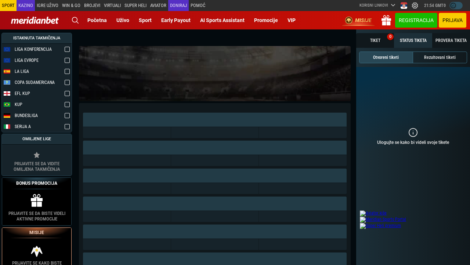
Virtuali (112, 5)
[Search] (75, 20)
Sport (145, 20)
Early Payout (176, 20)
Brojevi (92, 5)
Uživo (122, 20)
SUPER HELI (135, 5)
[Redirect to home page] (35, 20)
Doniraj (178, 5)
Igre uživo (47, 5)
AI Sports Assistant (222, 20)
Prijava (452, 20)
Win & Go (71, 5)
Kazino (25, 5)
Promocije (266, 20)
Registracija (416, 20)
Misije (363, 20)
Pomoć (198, 5)
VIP (292, 20)
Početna (97, 20)
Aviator (158, 5)
